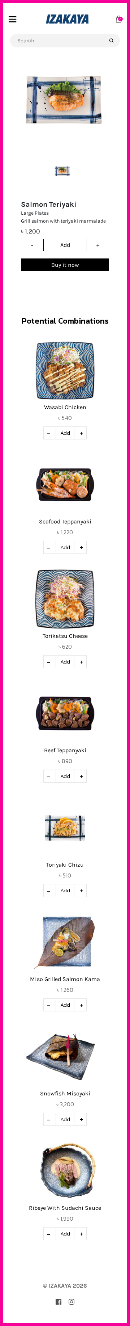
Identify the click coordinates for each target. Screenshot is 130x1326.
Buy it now (65, 264)
